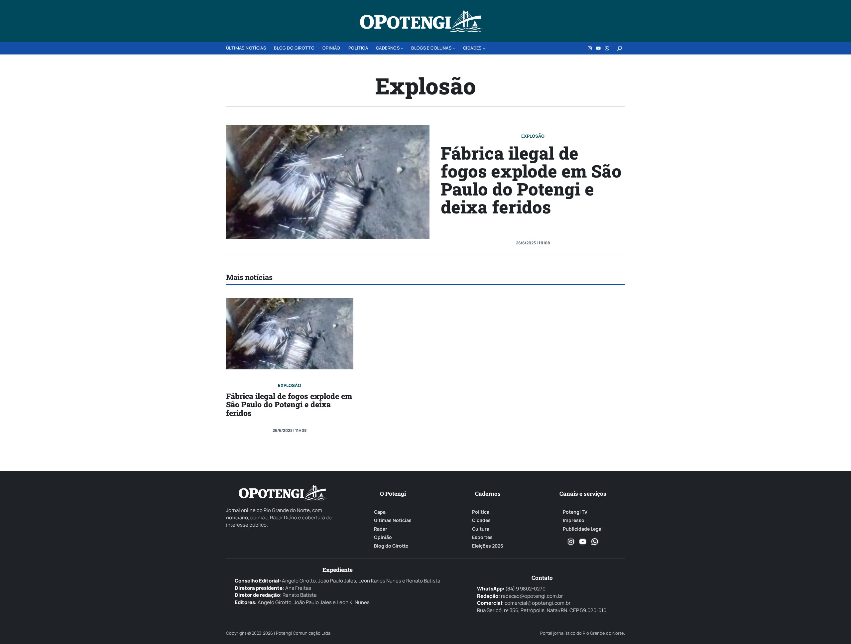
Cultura (480, 529)
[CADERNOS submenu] (402, 48)
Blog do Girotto (391, 546)
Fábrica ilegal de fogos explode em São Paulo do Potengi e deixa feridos (531, 180)
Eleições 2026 (487, 546)
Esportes (482, 537)
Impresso (573, 520)
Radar (380, 529)
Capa (380, 512)
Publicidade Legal (583, 529)
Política (480, 512)
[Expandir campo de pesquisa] (619, 48)
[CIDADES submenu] (484, 48)
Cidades (481, 520)
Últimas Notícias (393, 520)
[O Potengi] (421, 21)
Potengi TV (575, 512)
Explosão (533, 136)
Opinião (383, 537)
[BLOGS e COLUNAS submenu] (453, 48)
